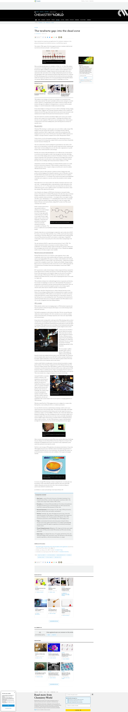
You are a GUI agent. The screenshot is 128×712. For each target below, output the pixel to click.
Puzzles (52, 22)
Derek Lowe (52, 592)
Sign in (35, 709)
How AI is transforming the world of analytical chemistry (53, 654)
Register (41, 11)
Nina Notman (53, 613)
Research (63, 608)
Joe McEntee (38, 33)
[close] (73, 34)
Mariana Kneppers (64, 593)
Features (36, 27)
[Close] (14, 692)
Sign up (85, 77)
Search (62, 11)
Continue (77, 710)
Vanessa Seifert (40, 592)
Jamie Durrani (53, 677)
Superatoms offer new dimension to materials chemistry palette (66, 673)
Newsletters (40, 22)
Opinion (36, 608)
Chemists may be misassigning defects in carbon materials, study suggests (66, 611)
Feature (49, 608)
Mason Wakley (66, 615)
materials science (41, 557)
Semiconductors (58, 557)
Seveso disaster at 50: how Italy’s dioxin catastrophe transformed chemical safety (53, 673)
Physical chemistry (49, 557)
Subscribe (46, 11)
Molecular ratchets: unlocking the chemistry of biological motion (67, 655)
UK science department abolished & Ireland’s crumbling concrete (65, 94)
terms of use (82, 80)
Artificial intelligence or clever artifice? (39, 610)
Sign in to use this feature (68, 34)
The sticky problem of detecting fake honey (52, 610)
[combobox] (56, 11)
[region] (8, 701)
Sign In (37, 11)
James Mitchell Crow (66, 678)
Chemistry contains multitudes (54, 93)
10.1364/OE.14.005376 (63, 551)
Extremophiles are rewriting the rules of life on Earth (40, 673)
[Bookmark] (61, 37)
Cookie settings (8, 708)
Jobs (44, 22)
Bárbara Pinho (39, 676)
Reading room (48, 22)
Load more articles (54, 621)
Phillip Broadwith (37, 614)
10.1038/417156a (58, 550)
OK (8, 705)
